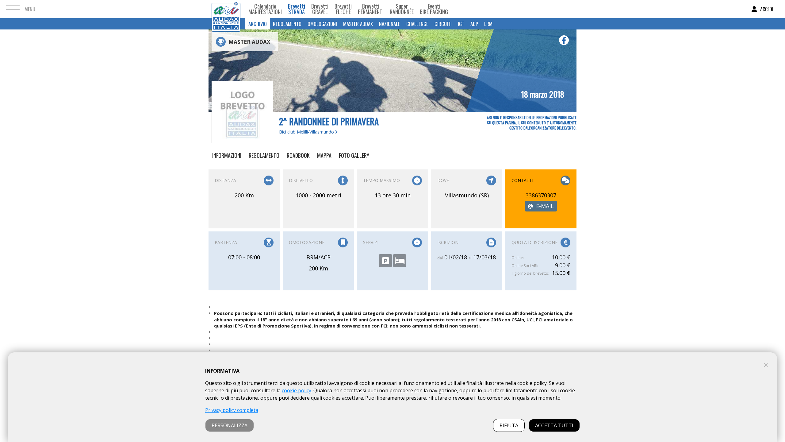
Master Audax (358, 24)
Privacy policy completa (231, 410)
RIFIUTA (509, 425)
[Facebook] (564, 40)
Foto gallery (354, 155)
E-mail (545, 206)
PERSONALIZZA (229, 425)
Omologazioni (322, 24)
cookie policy (296, 390)
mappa (324, 155)
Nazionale (389, 24)
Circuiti (443, 24)
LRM (488, 24)
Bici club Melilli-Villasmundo (307, 132)
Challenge (417, 24)
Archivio (257, 24)
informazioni (226, 155)
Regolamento (287, 24)
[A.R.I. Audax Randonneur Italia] (226, 9)
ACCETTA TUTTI (554, 425)
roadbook (298, 155)
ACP (474, 24)
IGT (461, 24)
